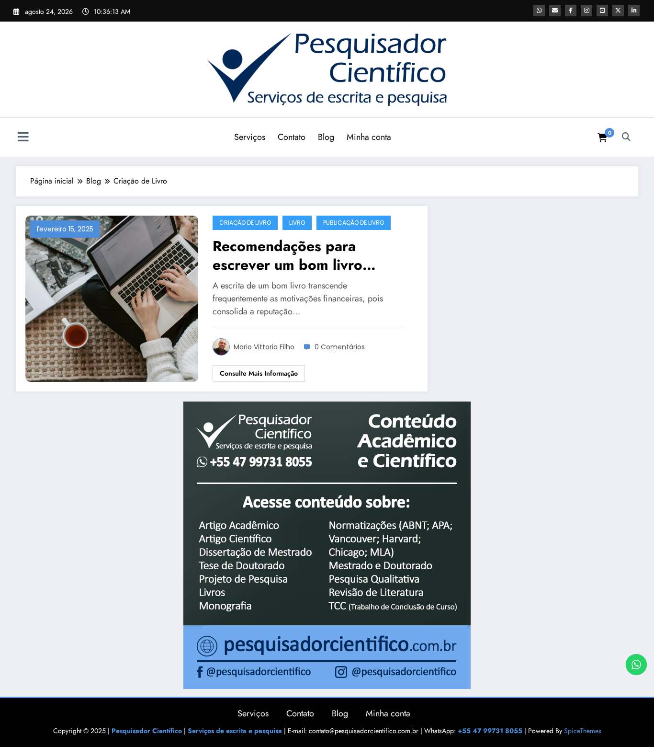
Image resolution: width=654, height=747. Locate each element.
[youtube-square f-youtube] (602, 10)
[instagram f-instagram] (586, 10)
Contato (291, 137)
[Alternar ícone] (23, 138)
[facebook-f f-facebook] (570, 10)
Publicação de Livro (353, 222)
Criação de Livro (245, 222)
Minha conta (369, 137)
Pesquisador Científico (147, 731)
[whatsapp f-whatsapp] (539, 10)
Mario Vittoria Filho (264, 347)
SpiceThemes (582, 731)
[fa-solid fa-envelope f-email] (555, 10)
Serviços (249, 137)
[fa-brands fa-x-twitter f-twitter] (618, 10)
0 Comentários (340, 347)
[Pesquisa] (626, 137)
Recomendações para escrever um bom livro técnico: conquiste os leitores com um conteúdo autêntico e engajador (311, 255)
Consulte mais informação (259, 373)
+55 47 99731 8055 (490, 731)
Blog (326, 137)
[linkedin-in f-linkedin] (634, 10)
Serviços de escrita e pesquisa (235, 731)
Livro (297, 222)
